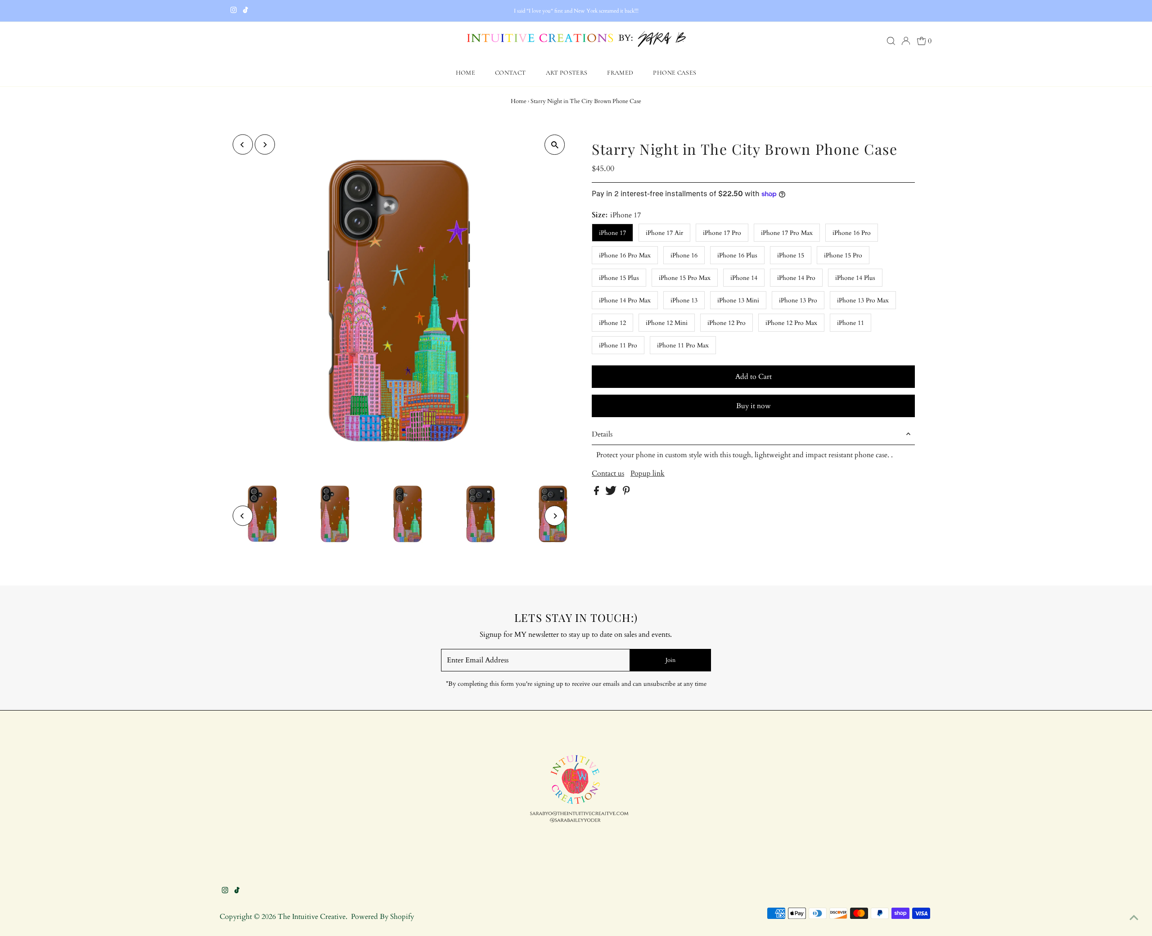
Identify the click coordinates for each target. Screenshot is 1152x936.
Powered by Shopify (382, 917)
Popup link (647, 473)
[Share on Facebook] (597, 493)
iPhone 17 (612, 233)
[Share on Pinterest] (626, 493)
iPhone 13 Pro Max (863, 300)
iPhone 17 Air (664, 233)
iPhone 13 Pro (798, 300)
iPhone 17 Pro (722, 233)
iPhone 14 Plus (855, 278)
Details (602, 434)
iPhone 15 (790, 255)
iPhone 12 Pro (726, 323)
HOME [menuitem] (465, 72)
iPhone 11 (850, 323)
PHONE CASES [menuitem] (674, 72)
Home (518, 101)
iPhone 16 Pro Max (625, 255)
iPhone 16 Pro (851, 233)
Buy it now (753, 406)
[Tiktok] (245, 11)
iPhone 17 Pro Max (787, 233)
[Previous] (243, 145)
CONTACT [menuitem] (510, 72)
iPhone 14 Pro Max (625, 300)
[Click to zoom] (554, 145)
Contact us (608, 473)
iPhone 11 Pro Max (683, 345)
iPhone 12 (612, 323)
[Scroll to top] (1134, 918)
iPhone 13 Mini (738, 300)
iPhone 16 (684, 255)
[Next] (265, 145)
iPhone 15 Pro (843, 255)
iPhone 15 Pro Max (685, 278)
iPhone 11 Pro (618, 345)
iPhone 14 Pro (796, 278)
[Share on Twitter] (611, 493)
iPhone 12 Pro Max (791, 323)
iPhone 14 (743, 278)
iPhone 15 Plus (619, 278)
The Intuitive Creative (312, 917)
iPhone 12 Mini (667, 323)
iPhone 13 (684, 300)
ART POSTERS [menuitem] (567, 72)
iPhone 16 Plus (737, 255)
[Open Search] (891, 41)
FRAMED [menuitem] (620, 72)
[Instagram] (233, 11)
